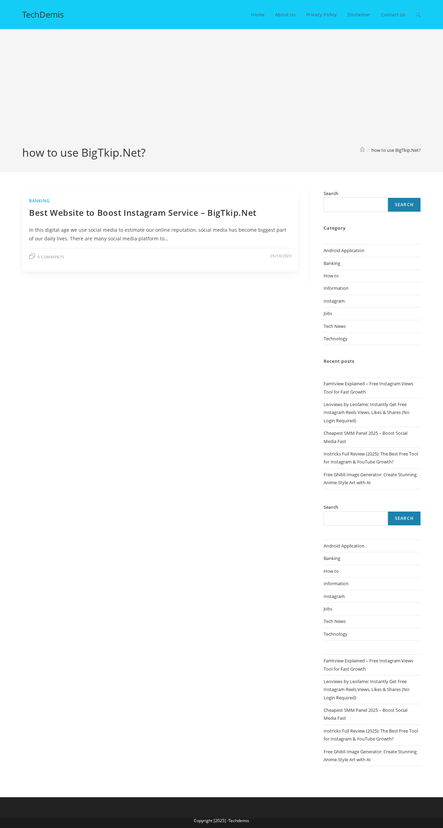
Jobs (328, 313)
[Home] (362, 150)
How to (331, 276)
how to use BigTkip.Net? (396, 150)
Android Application (344, 250)
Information (336, 288)
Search (404, 205)
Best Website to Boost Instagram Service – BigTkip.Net (142, 212)
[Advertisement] (221, 93)
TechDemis (43, 14)
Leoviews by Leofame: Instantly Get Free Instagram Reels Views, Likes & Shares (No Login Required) (366, 412)
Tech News (335, 326)
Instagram (334, 301)
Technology (335, 338)
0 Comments (50, 256)
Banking (39, 201)
